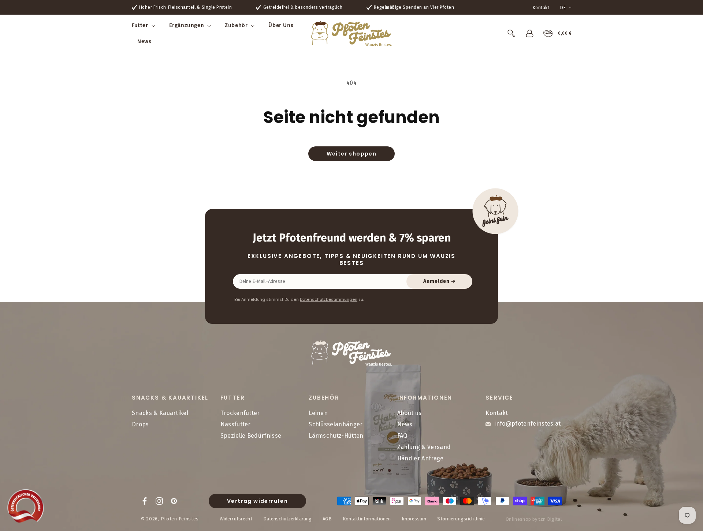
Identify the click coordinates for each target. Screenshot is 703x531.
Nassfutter (235, 424)
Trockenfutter (240, 413)
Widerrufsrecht (236, 518)
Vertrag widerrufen (257, 501)
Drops (140, 424)
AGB (327, 518)
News (404, 424)
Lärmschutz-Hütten (336, 435)
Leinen (318, 413)
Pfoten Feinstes (180, 518)
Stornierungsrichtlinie (461, 518)
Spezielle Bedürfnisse (251, 435)
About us (409, 413)
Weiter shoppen (352, 153)
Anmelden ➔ (439, 281)
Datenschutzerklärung (287, 518)
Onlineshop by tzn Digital (534, 519)
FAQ (402, 435)
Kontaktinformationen (367, 518)
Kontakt (541, 7)
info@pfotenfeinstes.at (527, 423)
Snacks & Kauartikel (160, 413)
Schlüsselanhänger (335, 424)
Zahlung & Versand (424, 447)
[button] (145, 25)
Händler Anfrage (420, 458)
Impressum (414, 518)
